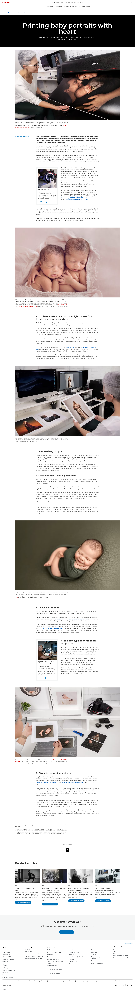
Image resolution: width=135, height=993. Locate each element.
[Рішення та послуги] (91, 7)
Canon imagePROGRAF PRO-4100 (77, 200)
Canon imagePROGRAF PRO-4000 (72, 198)
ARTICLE (70, 885)
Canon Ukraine (6, 985)
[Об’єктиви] (62, 7)
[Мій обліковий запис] (131, 3)
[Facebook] (116, 985)
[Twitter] (127, 985)
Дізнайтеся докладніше (23, 902)
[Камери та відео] (54, 7)
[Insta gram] (119, 985)
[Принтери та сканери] (77, 7)
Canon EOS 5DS (62, 304)
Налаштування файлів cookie (112, 981)
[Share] (67, 850)
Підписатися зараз (67, 932)
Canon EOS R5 (70, 347)
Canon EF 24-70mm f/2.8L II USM (28, 306)
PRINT (67, 20)
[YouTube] (131, 985)
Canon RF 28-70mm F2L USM (78, 619)
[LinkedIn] (123, 985)
